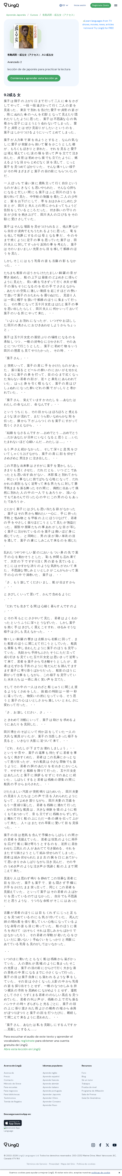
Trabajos (86, 1083)
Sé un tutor (87, 1080)
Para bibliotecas (12, 1094)
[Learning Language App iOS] (13, 1123)
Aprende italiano (51, 1087)
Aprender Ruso (50, 1105)
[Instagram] (93, 1145)
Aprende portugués (52, 1090)
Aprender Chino (50, 1098)
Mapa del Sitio (68, 1164)
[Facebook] (100, 1145)
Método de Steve (12, 1083)
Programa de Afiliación (93, 1090)
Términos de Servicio (37, 1164)
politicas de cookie (101, 1172)
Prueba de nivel (89, 1087)
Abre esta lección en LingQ (22, 1049)
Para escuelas (10, 1087)
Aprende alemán (51, 1083)
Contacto (8, 1080)
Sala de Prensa (89, 1094)
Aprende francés (51, 1080)
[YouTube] (114, 1145)
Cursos (34, 14)
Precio (7, 1076)
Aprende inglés (50, 1073)
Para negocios (11, 1090)
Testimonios (10, 1098)
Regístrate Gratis (100, 5)
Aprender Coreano (52, 1101)
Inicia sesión (80, 5)
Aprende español (51, 1076)
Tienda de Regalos (13, 1101)
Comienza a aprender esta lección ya (33, 78)
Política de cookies (86, 1164)
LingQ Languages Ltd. (28, 1155)
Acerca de (9, 1073)
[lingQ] (11, 5)
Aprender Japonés (52, 1094)
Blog (84, 1076)
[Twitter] (107, 1145)
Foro (84, 1073)
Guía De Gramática (91, 1098)
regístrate (28, 1041)
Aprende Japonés (16, 14)
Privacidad (54, 1164)
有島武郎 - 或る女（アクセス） (59, 14)
